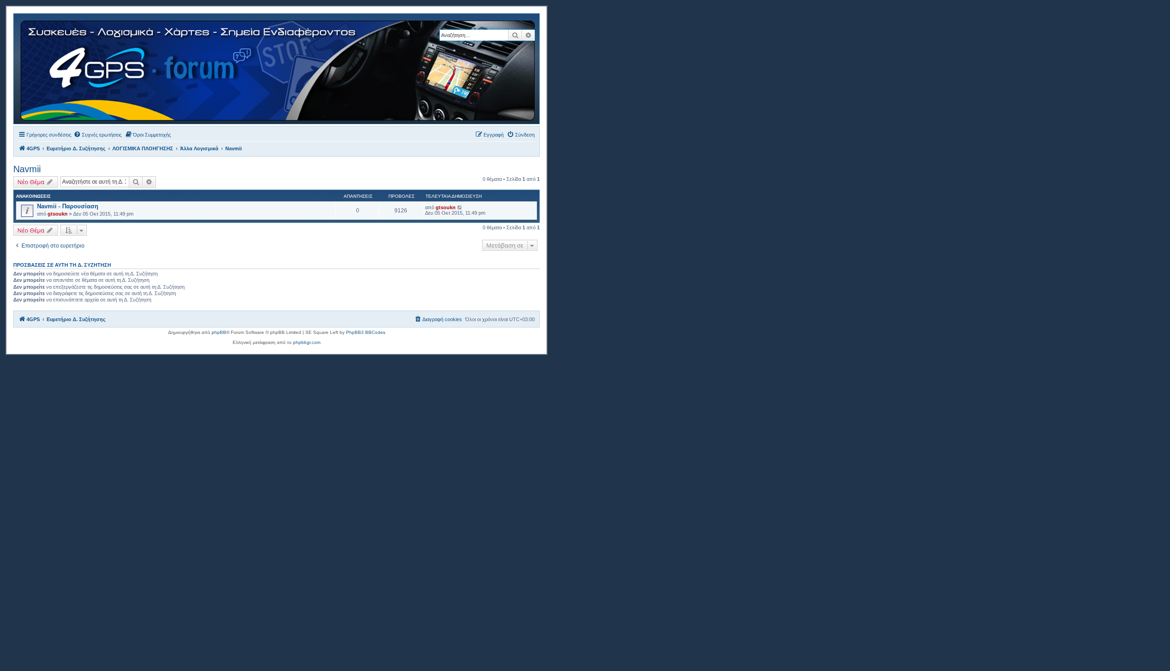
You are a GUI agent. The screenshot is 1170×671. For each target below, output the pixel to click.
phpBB (219, 332)
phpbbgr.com (306, 342)
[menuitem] (98, 134)
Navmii (27, 169)
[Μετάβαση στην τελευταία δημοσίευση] (460, 207)
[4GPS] (278, 69)
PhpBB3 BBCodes (365, 332)
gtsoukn (58, 214)
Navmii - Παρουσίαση (67, 206)
